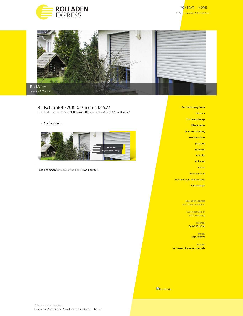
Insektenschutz (197, 137)
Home (203, 7)
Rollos (201, 167)
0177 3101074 (202, 13)
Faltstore (200, 113)
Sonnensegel (197, 185)
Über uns (98, 309)
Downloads (69, 309)
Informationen (83, 309)
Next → (59, 123)
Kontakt (187, 7)
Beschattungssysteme (193, 107)
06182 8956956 (186, 13)
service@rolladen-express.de (189, 248)
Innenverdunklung (195, 131)
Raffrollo (200, 155)
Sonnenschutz (197, 173)
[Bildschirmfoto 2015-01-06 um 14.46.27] (87, 159)
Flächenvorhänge (196, 119)
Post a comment (47, 169)
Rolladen (200, 161)
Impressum (40, 309)
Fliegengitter (198, 125)
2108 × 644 (76, 112)
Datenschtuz (54, 309)
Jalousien (200, 143)
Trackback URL (90, 169)
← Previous (47, 123)
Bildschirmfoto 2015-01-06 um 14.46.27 (107, 112)
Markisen (200, 149)
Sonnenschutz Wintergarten (190, 179)
